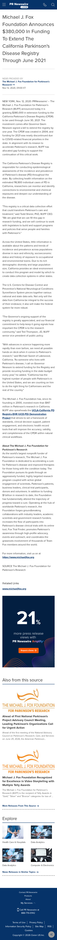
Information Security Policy (18, 926)
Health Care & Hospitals (14, 842)
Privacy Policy (36, 922)
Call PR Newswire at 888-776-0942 (29, 911)
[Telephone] (45, 4)
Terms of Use (19, 922)
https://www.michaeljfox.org (18, 557)
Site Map (39, 926)
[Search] (53, 4)
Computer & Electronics (42, 865)
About (28, 899)
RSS (49, 926)
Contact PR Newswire (28, 892)
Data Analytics (38, 842)
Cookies (29, 930)
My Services (27, 903)
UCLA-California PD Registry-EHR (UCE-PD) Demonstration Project (28, 414)
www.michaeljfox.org (14, 589)
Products (28, 895)
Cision (34, 935)
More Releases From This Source (19, 805)
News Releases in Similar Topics (18, 872)
